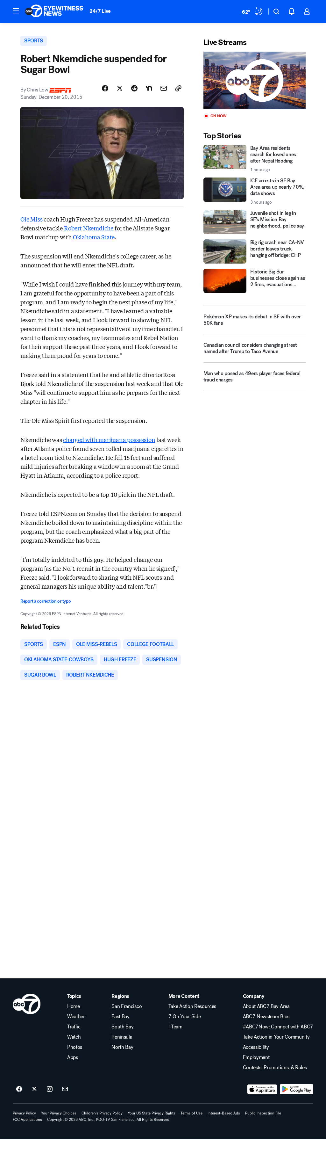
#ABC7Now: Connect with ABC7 (278, 1026)
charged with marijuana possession (109, 439)
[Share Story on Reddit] (134, 88)
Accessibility (256, 1047)
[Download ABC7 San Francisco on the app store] (262, 1089)
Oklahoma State (94, 237)
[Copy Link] (178, 88)
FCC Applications (27, 1119)
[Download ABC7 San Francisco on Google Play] (296, 1089)
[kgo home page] (26, 1004)
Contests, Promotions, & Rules (275, 1067)
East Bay (120, 1016)
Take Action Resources (192, 1006)
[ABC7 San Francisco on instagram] (49, 1089)
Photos (74, 1047)
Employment (256, 1057)
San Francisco (126, 1006)
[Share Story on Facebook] (105, 88)
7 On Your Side (184, 1016)
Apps (72, 1057)
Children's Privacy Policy (102, 1113)
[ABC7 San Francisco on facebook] (19, 1089)
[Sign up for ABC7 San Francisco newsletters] (65, 1089)
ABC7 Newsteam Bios (266, 1016)
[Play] (254, 80)
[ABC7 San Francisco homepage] (54, 11)
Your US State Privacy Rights (151, 1113)
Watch (74, 1037)
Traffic (74, 1026)
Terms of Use (191, 1113)
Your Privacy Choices (58, 1113)
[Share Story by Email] (163, 88)
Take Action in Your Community (276, 1037)
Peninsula (121, 1037)
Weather (76, 1016)
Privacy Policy (24, 1113)
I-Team (175, 1026)
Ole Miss (31, 219)
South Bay (122, 1026)
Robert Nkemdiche (88, 228)
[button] (16, 10)
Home (73, 1006)
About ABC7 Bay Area (266, 1006)
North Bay (122, 1047)
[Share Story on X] (119, 88)
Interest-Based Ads (224, 1113)
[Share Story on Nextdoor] (149, 88)
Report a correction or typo (45, 601)
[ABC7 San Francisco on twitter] (34, 1089)
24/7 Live (100, 11)
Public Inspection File (263, 1113)
